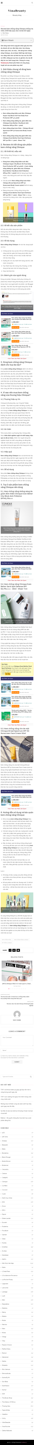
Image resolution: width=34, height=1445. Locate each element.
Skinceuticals (17, 1373)
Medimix (17, 1308)
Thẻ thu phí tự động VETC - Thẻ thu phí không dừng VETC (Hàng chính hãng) (22, 712)
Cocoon (17, 1190)
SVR (17, 1394)
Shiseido (17, 1365)
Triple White (17, 1410)
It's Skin (17, 1251)
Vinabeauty (5, 63)
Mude (17, 1320)
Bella (17, 1149)
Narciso (17, 1324)
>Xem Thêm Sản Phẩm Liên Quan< (17, 358)
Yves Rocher (17, 1426)
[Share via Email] (18, 950)
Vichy (17, 1418)
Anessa (17, 1141)
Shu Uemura (17, 1369)
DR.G (17, 1210)
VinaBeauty (24, 1442)
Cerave (17, 1173)
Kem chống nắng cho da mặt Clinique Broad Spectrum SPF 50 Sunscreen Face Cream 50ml (21, 347)
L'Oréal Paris (17, 1271)
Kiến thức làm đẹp (17, 1263)
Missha (17, 1316)
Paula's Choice (17, 1345)
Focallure (17, 1230)
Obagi (17, 1337)
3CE (17, 1132)
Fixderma (17, 1226)
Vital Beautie (17, 1422)
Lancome (17, 1288)
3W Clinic (17, 1137)
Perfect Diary (17, 1349)
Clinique (3, 26)
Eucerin (17, 1222)
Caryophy (17, 1169)
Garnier (17, 1235)
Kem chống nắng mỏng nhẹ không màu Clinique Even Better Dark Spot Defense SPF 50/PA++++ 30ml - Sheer (22, 319)
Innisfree (17, 1247)
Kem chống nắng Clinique (21, 939)
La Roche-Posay (17, 1279)
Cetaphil (17, 1177)
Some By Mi (17, 1377)
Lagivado (17, 1283)
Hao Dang (5, 33)
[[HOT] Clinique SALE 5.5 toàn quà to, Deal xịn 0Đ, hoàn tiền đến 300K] (17, 971)
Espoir (17, 1214)
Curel (17, 1194)
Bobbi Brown (17, 1161)
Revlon (17, 1353)
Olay (17, 1341)
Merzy (17, 1312)
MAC (17, 1300)
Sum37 (17, 1390)
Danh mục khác (17, 1198)
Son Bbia (17, 1381)
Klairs (17, 1267)
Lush (17, 1296)
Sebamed (17, 1357)
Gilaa (17, 1239)
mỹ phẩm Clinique (7, 942)
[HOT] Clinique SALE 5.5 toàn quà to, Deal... (17, 983)
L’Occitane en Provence (17, 1275)
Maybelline (17, 1304)
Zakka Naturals (17, 1430)
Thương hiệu (17, 1406)
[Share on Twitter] (14, 950)
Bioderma (17, 1153)
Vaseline (17, 1414)
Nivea (17, 1332)
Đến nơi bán (15, 327)
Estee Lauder (17, 1218)
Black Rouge (17, 1157)
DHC (17, 1202)
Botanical (17, 1165)
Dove (17, 1206)
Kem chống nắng (6, 939)
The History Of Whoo (17, 1402)
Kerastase (17, 1255)
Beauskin (17, 1145)
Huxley (17, 1243)
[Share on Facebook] (10, 950)
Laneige (17, 1292)
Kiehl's (17, 1259)
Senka (17, 1361)
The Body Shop (17, 1398)
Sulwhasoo (17, 1386)
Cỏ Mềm (17, 1186)
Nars (17, 1328)
